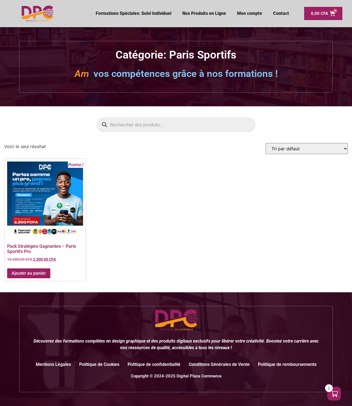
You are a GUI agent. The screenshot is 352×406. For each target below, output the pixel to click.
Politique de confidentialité (154, 364)
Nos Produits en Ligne (204, 13)
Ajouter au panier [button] (29, 273)
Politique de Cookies (99, 364)
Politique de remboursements (287, 364)
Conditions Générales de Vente (219, 364)
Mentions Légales (53, 364)
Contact (281, 13)
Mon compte (249, 13)
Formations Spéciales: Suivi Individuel (133, 13)
